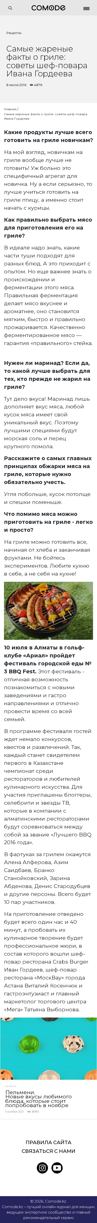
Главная (10, 109)
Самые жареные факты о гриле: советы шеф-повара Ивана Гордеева (45, 116)
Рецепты (13, 33)
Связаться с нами (48, 1151)
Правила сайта (48, 1142)
